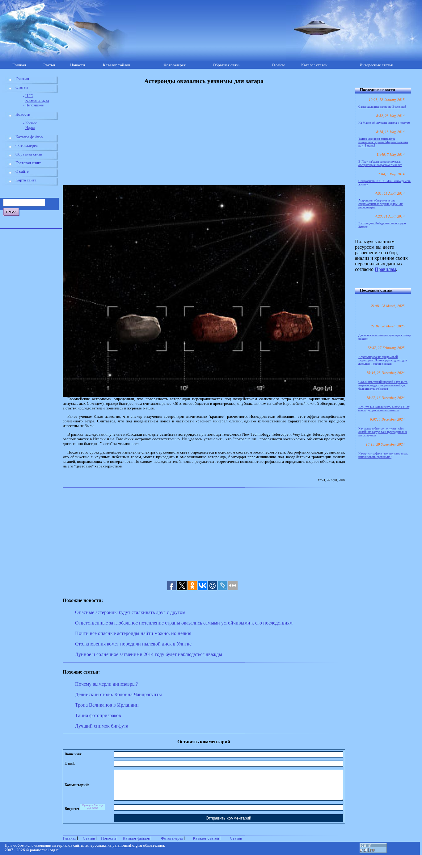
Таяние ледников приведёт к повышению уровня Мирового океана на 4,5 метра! (383, 142)
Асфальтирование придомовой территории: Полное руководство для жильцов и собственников (382, 360)
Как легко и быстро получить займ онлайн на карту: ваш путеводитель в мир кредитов (382, 432)
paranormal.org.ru (127, 845)
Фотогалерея (174, 65)
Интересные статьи (376, 65)
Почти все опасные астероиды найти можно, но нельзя (133, 633)
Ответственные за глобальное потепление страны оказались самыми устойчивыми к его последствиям (184, 622)
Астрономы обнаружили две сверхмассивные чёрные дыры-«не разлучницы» (380, 204)
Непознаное (34, 105)
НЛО (29, 96)
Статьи (49, 65)
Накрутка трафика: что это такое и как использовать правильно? (383, 455)
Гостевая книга (28, 163)
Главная (19, 65)
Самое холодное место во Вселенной (382, 106)
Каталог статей (314, 65)
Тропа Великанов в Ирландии (107, 705)
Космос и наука (37, 100)
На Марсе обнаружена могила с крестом (384, 122)
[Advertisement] (201, 135)
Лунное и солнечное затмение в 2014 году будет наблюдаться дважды (148, 654)
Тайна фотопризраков (98, 715)
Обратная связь (226, 65)
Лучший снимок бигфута (101, 725)
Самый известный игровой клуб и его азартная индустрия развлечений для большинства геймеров (382, 385)
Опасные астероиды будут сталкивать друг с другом (130, 612)
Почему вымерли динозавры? (106, 684)
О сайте (278, 65)
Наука (30, 128)
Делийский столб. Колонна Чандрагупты (118, 694)
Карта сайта (25, 180)
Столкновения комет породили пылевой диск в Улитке (133, 643)
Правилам (385, 269)
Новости (77, 65)
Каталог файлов (116, 65)
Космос (31, 123)
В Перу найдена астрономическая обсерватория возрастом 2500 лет (380, 163)
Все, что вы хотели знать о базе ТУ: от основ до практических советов (383, 408)
